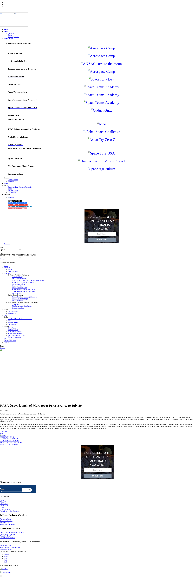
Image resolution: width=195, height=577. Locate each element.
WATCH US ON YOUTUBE (18, 205)
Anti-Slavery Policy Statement (9, 511)
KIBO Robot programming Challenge (12, 532)
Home (2, 500)
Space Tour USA (5, 546)
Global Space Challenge (8, 534)
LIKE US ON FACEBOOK (17, 203)
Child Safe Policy (5, 509)
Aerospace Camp (5, 519)
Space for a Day (5, 523)
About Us (3, 502)
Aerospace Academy (6, 521)
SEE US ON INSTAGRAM (17, 208)
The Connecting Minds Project (10, 547)
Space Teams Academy (7, 524)
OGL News (4, 504)
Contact (2, 507)
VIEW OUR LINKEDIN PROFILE (20, 206)
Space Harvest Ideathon (7, 538)
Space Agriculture (5, 549)
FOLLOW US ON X (15, 201)
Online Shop (4, 505)
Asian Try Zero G (5, 536)
